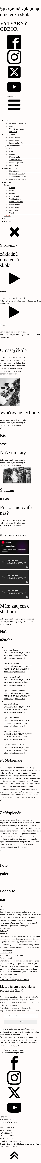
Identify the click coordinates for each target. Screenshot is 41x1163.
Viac (1, 377)
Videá (11, 213)
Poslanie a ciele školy (17, 123)
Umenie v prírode (16, 163)
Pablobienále (14, 137)
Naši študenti (14, 171)
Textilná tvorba (15, 160)
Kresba (12, 149)
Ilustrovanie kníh (16, 143)
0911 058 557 (8, 1138)
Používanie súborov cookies (15, 1050)
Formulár (7, 928)
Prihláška (7, 624)
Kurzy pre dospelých (8, 96)
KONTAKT (8, 221)
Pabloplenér (14, 140)
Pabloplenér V (14, 207)
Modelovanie (14, 157)
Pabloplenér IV (15, 205)
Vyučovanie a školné (17, 177)
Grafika (12, 154)
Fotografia (13, 165)
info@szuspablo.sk (13, 1141)
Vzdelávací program (17, 129)
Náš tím (12, 126)
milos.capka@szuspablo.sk (14, 658)
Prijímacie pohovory (17, 174)
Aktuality (7, 182)
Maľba (11, 151)
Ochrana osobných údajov (14, 1053)
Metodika (13, 132)
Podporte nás (9, 219)
